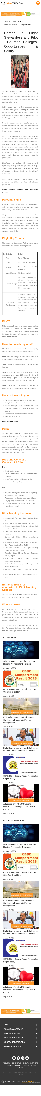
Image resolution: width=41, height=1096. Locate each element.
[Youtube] (27, 1058)
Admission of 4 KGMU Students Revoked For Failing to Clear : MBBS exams (19, 806)
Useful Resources (13, 1046)
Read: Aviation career (10, 421)
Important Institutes (14, 1038)
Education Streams (13, 1029)
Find (5, 1025)
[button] (38, 3)
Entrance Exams (11, 1033)
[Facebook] (14, 1058)
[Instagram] (22, 1058)
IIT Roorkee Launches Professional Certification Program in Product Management (18, 720)
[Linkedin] (18, 1058)
